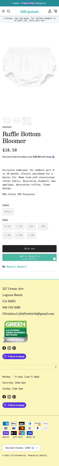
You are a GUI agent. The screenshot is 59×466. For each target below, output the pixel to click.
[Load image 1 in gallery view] (29, 67)
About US (30, 437)
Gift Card (17, 437)
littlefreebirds (18, 455)
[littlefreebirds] (29, 11)
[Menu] (3, 11)
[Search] (10, 11)
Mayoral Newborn (17, 266)
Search (5, 437)
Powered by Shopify (37, 455)
